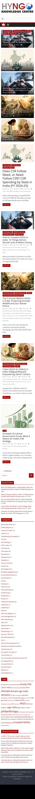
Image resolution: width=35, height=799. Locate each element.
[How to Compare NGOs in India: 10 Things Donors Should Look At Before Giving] (17, 73)
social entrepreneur (25, 714)
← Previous (6, 471)
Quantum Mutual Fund (28, 712)
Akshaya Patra (5, 684)
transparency (8, 723)
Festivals (4, 584)
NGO (23, 703)
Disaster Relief (5, 563)
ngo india (12, 707)
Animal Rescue (6, 311)
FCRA (2, 581)
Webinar (4, 670)
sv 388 (3, 736)
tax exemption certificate (15, 719)
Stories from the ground (9, 643)
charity (4, 446)
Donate (5, 691)
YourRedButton (6, 673)
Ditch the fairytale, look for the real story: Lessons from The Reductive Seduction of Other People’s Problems (17, 743)
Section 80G (7, 715)
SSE (2, 640)
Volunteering (5, 667)
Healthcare (4, 596)
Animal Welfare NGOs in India (20, 313)
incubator (27, 700)
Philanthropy (19, 234)
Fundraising (5, 593)
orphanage (4, 628)
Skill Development (7, 637)
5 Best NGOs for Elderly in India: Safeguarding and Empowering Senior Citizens (16, 135)
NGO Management (20, 293)
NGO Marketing (6, 619)
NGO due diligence (9, 167)
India (12, 704)
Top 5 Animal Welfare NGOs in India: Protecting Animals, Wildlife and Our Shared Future (16, 112)
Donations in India (7, 247)
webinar (7, 725)
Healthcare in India (26, 379)
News (3, 610)
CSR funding (5, 542)
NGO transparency (13, 250)
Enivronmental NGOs (8, 575)
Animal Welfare (7, 313)
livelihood (17, 704)
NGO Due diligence (15, 191)
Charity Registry (6, 527)
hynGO (3, 599)
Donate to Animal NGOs (17, 316)
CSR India (4, 548)
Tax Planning (27, 719)
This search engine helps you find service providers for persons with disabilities (17, 750)
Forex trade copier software (10, 748)
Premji (20, 712)
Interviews (4, 605)
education (25, 695)
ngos (19, 708)
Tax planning (5, 649)
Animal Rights (27, 311)
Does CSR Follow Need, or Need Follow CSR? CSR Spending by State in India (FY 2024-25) (17, 65)
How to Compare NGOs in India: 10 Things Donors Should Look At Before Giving (18, 89)
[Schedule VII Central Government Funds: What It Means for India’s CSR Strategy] (17, 405)
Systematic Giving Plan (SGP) (10, 646)
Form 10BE (30, 698)
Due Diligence (16, 165)
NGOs (16, 31)
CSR (5, 431)
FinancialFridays (6, 590)
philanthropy (22, 250)
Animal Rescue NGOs (17, 311)
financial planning (18, 698)
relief (2, 715)
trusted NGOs (21, 722)
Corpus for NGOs (6, 530)
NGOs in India (25, 708)
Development (5, 557)
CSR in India (7, 165)
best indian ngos (14, 684)
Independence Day (5, 704)
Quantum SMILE (6, 634)
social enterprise (15, 714)
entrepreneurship (6, 698)
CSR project (5, 551)
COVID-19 (4, 533)
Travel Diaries (5, 655)
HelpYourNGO (28, 316)
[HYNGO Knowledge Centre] (3, 25)
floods (25, 698)
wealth (2, 725)
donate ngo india (19, 691)
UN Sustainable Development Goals (13, 295)
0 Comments (25, 189)
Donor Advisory (17, 247)
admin (19, 44)
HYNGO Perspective (18, 232)
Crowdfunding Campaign (9, 536)
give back (4, 700)
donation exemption (16, 695)
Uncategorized (5, 661)
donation (19, 446)
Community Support (8, 379)
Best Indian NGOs (8, 293)
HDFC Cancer (11, 700)
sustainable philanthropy (22, 717)
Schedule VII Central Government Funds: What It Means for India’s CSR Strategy (16, 437)
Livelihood (4, 608)
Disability (4, 560)
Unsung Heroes (6, 664)
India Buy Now (5, 755)
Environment (5, 578)
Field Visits (4, 587)
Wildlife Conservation (20, 318)
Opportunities (5, 625)
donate (3, 566)
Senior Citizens (23, 381)
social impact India (26, 191)
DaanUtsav (4, 554)
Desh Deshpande (15, 687)
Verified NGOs (11, 384)
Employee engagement (8, 572)
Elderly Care (17, 379)
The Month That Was (8, 652)
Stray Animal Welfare (8, 318)
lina (2, 741)
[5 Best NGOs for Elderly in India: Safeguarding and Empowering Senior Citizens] (17, 120)
